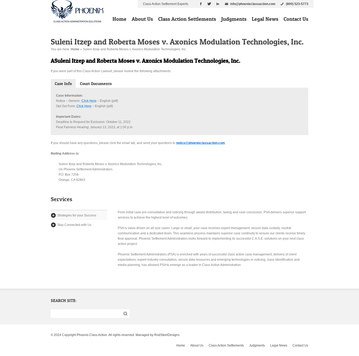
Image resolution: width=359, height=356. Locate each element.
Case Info (63, 83)
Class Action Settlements (187, 19)
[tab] (63, 83)
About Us (142, 19)
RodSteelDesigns (167, 335)
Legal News (265, 19)
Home (119, 19)
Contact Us (296, 19)
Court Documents (96, 83)
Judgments (234, 19)
